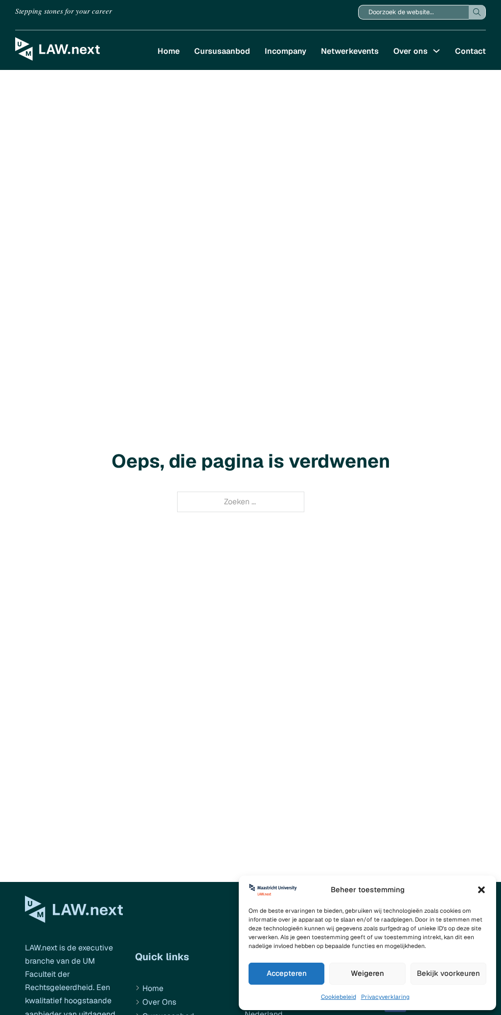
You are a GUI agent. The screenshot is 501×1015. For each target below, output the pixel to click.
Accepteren (287, 973)
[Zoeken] (477, 12)
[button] (481, 890)
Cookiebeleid (338, 997)
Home (169, 51)
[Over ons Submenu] (436, 51)
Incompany (285, 51)
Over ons (410, 51)
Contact (470, 51)
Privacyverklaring (385, 997)
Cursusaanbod (222, 51)
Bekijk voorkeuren (448, 973)
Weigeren (367, 973)
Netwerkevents (350, 51)
